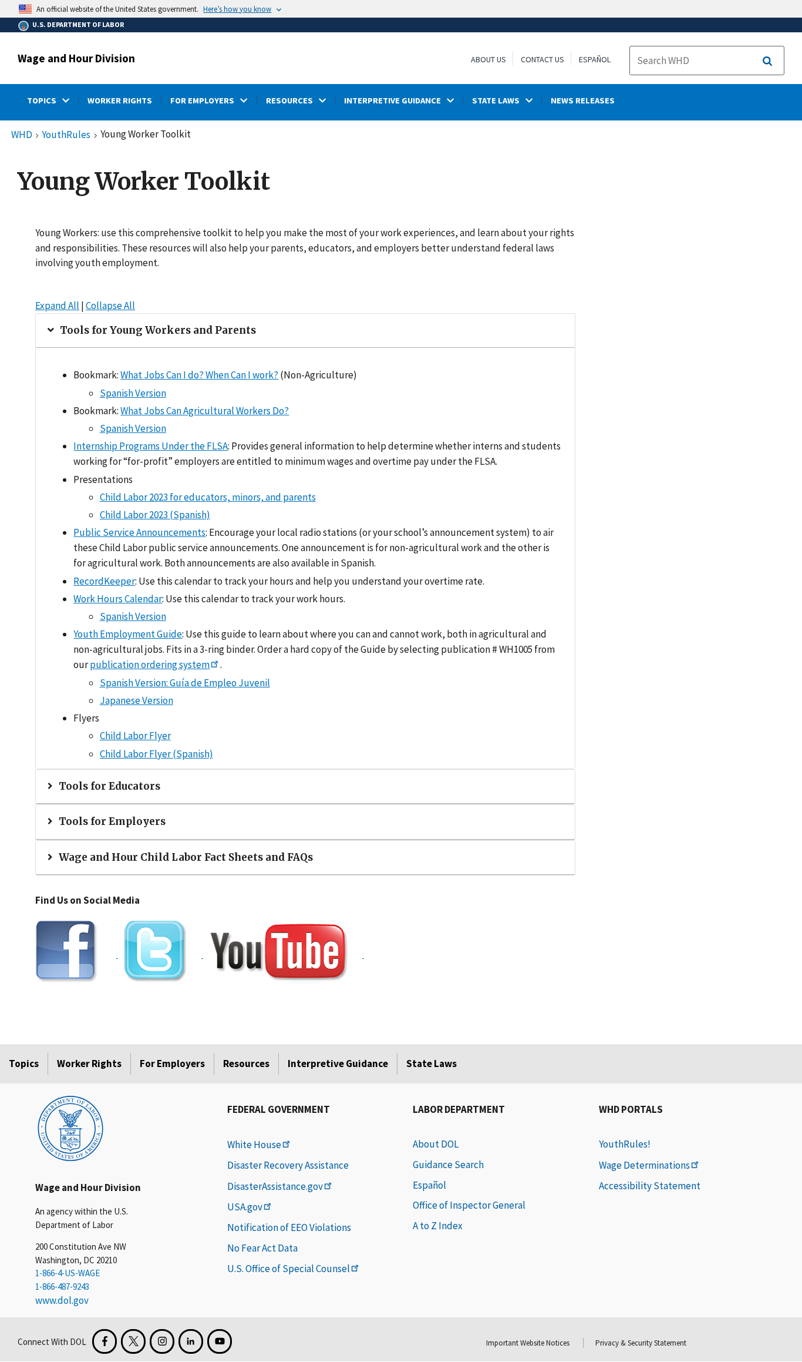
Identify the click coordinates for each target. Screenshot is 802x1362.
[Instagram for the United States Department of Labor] (162, 1341)
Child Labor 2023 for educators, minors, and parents (208, 497)
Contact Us (542, 59)
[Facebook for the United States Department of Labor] (104, 1341)
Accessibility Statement (649, 1185)
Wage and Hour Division (76, 58)
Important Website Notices (528, 1343)
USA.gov (244, 1206)
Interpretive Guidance (338, 1063)
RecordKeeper (104, 581)
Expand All (57, 305)
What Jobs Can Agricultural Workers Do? (204, 410)
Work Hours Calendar (117, 598)
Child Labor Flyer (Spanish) (156, 753)
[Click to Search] (767, 61)
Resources (246, 1063)
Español (595, 59)
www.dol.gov (62, 1300)
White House (254, 1144)
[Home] (70, 1127)
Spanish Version (133, 393)
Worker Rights (89, 1063)
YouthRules (66, 135)
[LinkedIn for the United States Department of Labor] (190, 1341)
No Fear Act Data (262, 1248)
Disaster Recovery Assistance (288, 1165)
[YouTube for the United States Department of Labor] (219, 1341)
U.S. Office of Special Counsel (288, 1268)
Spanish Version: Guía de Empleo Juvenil (185, 682)
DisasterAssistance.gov (275, 1186)
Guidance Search (448, 1164)
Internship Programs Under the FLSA (150, 446)
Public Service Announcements (139, 532)
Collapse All (110, 305)
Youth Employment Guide (127, 634)
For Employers (172, 1063)
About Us (488, 59)
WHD (21, 135)
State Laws (431, 1063)
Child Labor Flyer (135, 735)
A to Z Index (438, 1225)
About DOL (436, 1144)
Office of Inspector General (469, 1205)
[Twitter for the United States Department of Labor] (133, 1341)
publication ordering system (150, 664)
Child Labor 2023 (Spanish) (155, 514)
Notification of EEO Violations (289, 1227)
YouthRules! (625, 1144)
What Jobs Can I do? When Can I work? (199, 374)
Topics (24, 1063)
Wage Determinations (644, 1165)
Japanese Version (136, 700)
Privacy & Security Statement (640, 1343)
